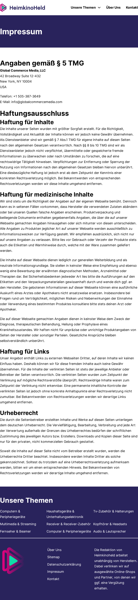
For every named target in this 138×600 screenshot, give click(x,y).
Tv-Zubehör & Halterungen (113, 511)
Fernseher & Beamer (15, 531)
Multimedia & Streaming (18, 524)
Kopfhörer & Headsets (110, 524)
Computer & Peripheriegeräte (69, 531)
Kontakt (132, 7)
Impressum (55, 571)
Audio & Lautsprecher (109, 531)
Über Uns (113, 7)
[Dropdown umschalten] (99, 7)
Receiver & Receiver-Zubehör (69, 524)
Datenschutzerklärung (64, 564)
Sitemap (53, 557)
